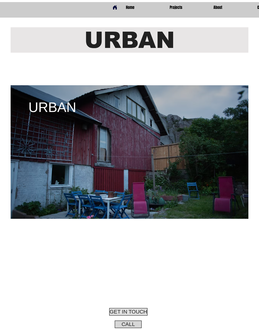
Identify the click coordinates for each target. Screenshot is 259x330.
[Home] (114, 7)
